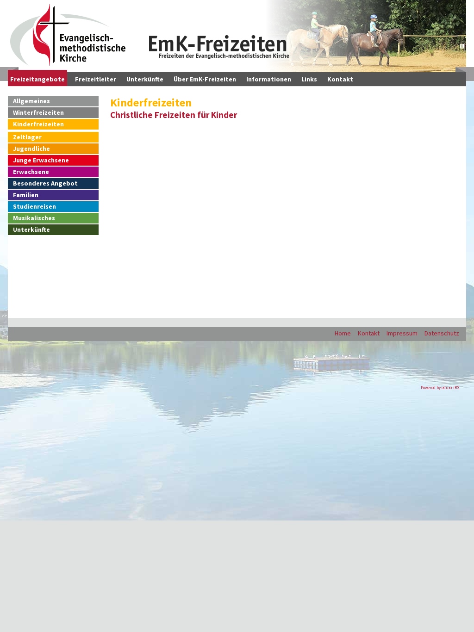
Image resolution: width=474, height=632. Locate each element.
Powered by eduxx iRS (440, 387)
